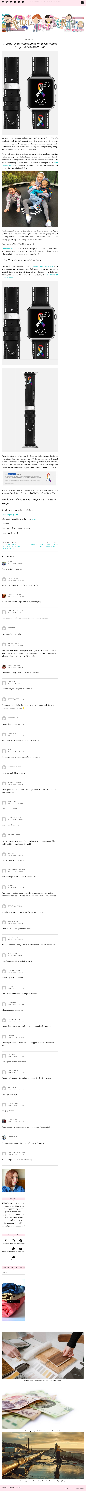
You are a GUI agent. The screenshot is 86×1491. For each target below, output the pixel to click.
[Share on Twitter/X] (14, 533)
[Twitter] (3, 2)
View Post (13, 1301)
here (33, 519)
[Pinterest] (11, 2)
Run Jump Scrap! (15, 1487)
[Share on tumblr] (20, 533)
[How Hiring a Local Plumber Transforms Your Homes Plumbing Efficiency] (43, 1455)
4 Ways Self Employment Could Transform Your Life (44, 544)
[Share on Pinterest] (17, 533)
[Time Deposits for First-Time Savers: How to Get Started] (43, 1405)
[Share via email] (8, 533)
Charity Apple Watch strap (42, 266)
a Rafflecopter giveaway (11, 515)
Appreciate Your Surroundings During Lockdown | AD (12, 545)
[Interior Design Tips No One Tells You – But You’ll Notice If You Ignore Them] (43, 1355)
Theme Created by (74, 1488)
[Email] (19, 2)
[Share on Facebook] (11, 533)
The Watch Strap (8, 249)
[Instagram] (7, 2)
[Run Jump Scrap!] (43, 22)
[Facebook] (15, 2)
